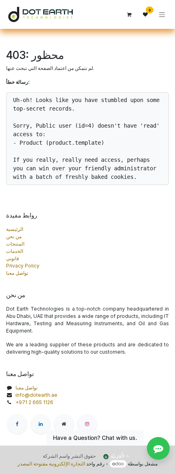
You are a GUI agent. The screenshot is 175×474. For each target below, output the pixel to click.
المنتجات (15, 244)
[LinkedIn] (40, 424)
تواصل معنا (17, 273)
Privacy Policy (22, 266)
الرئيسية (14, 229)
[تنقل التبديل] (162, 14)
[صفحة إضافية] (64, 424)
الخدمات (14, 251)
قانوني (12, 258)
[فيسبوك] (17, 424)
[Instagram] (87, 424)
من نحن (14, 236)
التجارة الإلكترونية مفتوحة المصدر (51, 464)
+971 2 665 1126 (34, 402)
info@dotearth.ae (36, 395)
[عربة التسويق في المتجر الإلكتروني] (129, 14)
